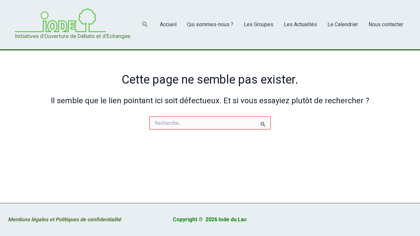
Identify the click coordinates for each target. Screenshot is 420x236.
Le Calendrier (342, 24)
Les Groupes (258, 24)
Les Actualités (300, 24)
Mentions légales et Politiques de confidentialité (64, 219)
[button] (145, 24)
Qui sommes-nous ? (210, 24)
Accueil (168, 24)
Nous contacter (385, 24)
